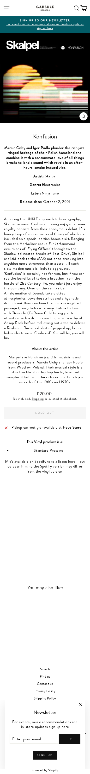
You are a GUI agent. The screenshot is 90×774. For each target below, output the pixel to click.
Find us (45, 676)
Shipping (38, 399)
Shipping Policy (45, 698)
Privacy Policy (45, 690)
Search (45, 669)
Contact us (45, 683)
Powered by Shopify (45, 770)
